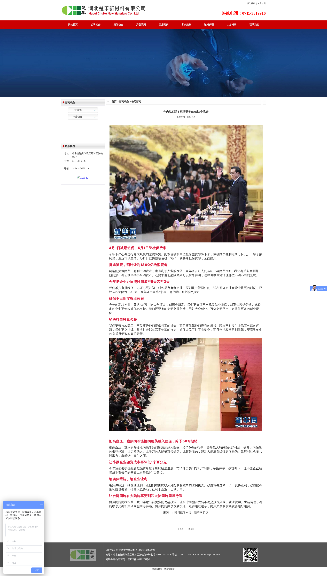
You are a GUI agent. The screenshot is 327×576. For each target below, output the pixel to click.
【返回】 (190, 529)
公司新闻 (77, 110)
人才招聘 (231, 24)
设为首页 (251, 3)
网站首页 (73, 24)
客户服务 (186, 24)
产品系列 (141, 24)
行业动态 (77, 116)
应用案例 (163, 24)
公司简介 (95, 24)
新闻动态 (118, 24)
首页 (114, 101)
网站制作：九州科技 (163, 573)
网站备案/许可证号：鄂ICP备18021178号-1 (128, 559)
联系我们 (254, 24)
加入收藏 (262, 3)
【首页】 (181, 529)
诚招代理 (209, 24)
